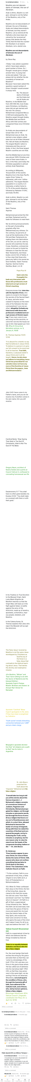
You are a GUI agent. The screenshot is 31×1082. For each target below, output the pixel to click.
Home (2, 1081)
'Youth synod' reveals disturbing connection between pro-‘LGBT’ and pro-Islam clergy (18, 723)
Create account (18, 1081)
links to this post (13, 1012)
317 (18, 1043)
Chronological (7, 1081)
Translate (11, 1025)
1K (20, 1003)
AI (23, 1003)
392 (18, 1076)
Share (12, 1043)
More (28, 1003)
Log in (13, 1081)
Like (7, 1025)
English (25, 1081)
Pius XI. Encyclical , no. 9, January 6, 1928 (15, 328)
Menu (29, 1081)
